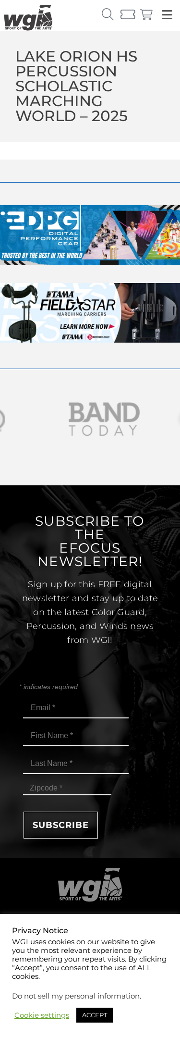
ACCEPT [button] (94, 1015)
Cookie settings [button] (41, 1015)
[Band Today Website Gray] (90, 419)
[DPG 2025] (90, 262)
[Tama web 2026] (90, 340)
